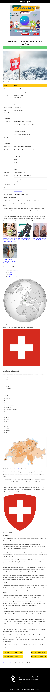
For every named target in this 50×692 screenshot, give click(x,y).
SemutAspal (25, 1)
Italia (11, 272)
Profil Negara (10, 662)
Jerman (16, 270)
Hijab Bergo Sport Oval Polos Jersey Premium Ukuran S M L (39, 240)
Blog (19, 682)
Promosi (24, 682)
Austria (10, 276)
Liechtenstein (17, 276)
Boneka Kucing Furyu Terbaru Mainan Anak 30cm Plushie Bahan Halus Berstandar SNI (10, 240)
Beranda (5, 662)
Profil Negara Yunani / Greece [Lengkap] (13, 652)
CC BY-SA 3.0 (16, 468)
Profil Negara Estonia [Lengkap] (38, 652)
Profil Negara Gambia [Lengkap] (38, 656)
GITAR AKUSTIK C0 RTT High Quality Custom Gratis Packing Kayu (9, 261)
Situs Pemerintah (18, 191)
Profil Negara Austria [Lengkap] (11, 656)
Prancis (10, 274)
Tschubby (12, 468)
